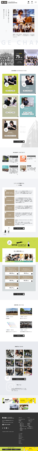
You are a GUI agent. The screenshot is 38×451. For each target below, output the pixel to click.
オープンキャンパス (31, 419)
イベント (28, 417)
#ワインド (22, 389)
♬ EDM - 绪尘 (16, 390)
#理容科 (14, 389)
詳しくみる (19, 228)
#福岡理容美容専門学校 (18, 388)
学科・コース (20, 422)
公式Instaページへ (19, 379)
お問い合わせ (20, 443)
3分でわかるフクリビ (22, 419)
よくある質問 (20, 433)
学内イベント (30, 420)
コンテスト (30, 421)
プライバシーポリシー (22, 439)
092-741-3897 (6, 422)
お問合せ (28, 3)
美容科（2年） (22, 423)
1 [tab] (7, 30)
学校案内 (20, 420)
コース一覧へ (19, 141)
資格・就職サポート (30, 428)
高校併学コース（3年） (23, 428)
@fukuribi (12, 388)
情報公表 (20, 442)
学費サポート (30, 426)
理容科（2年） (22, 425)
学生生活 (28, 423)
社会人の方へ (20, 434)
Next (34, 258)
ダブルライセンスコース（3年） (23, 427)
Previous (4, 258)
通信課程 (21, 430)
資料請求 (20, 440)
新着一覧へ (19, 335)
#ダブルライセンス (18, 389)
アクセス (32, 3)
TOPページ (20, 417)
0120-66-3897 (7, 424)
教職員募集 (20, 438)
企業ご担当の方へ (21, 437)
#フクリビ (23, 388)
